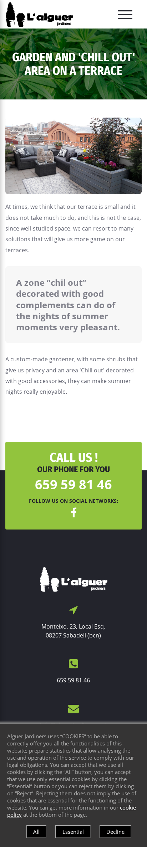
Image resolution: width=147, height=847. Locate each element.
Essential (73, 831)
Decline (115, 831)
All (36, 831)
